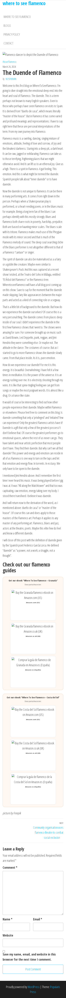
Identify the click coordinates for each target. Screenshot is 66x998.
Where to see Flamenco (17, 17)
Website (8, 935)
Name (7, 919)
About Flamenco (9, 61)
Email (37, 919)
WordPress (34, 987)
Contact (8, 43)
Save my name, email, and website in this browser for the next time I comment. (29, 957)
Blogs (7, 25)
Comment (10, 867)
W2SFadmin (11, 79)
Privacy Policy (12, 34)
